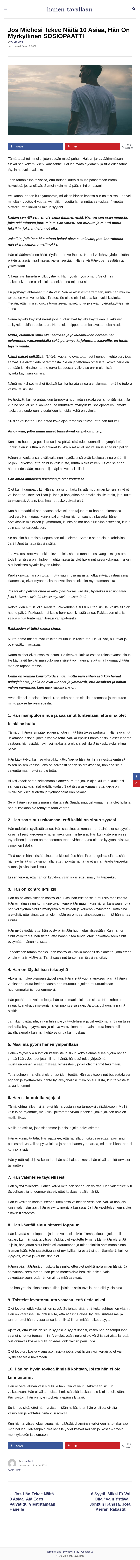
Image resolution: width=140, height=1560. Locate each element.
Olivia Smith (17, 42)
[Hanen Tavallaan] (70, 9)
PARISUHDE (14, 1470)
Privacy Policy (71, 1551)
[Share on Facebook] (136, 776)
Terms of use (54, 1551)
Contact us (87, 1551)
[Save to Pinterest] (136, 783)
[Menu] (6, 9)
